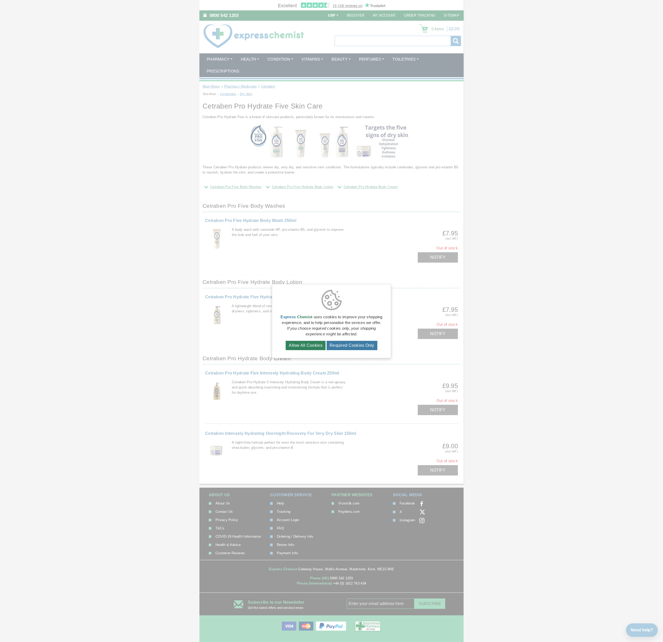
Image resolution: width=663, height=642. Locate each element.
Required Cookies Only (352, 345)
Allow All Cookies (305, 345)
